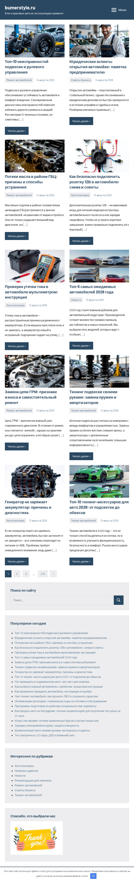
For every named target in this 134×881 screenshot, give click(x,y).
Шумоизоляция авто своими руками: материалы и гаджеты (52, 730)
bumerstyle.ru (20, 7)
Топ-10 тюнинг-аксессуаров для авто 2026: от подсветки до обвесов (99, 507)
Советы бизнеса (81, 80)
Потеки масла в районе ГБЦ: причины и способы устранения (31, 181)
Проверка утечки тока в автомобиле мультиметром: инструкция (31, 291)
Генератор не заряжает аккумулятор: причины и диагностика (28, 507)
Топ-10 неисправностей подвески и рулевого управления (27, 66)
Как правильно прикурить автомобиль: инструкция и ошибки (53, 691)
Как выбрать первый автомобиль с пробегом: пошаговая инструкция (59, 686)
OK (93, 876)
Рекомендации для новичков (33, 780)
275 (43, 573)
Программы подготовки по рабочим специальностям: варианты (55, 706)
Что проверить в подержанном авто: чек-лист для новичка (52, 681)
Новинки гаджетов (26, 770)
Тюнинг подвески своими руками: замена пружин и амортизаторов (93, 397)
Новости (76, 299)
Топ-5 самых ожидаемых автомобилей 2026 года (46, 657)
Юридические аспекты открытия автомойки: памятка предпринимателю (97, 66)
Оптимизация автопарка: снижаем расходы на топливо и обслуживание (61, 701)
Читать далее (16, 130)
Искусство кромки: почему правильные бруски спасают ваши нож (57, 720)
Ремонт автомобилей (19, 80)
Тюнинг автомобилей (83, 410)
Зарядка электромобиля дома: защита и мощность (47, 725)
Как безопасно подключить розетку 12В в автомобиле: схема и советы (94, 181)
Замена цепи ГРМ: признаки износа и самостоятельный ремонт (31, 397)
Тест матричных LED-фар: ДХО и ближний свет (44, 735)
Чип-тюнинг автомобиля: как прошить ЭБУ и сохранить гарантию (56, 696)
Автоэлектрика (80, 195)
